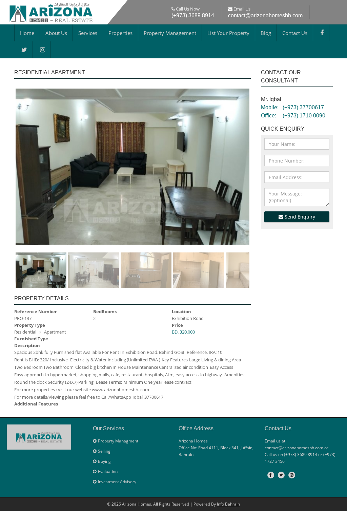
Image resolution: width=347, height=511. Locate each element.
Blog (266, 33)
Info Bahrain (228, 504)
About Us (56, 33)
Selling (104, 451)
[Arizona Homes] (51, 11)
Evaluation (108, 471)
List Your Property (228, 33)
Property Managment (118, 441)
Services (87, 33)
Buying (104, 461)
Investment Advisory (117, 482)
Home (27, 33)
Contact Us (294, 33)
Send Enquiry (299, 216)
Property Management (170, 33)
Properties (120, 33)
